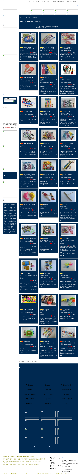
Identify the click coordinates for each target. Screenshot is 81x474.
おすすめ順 (48, 26)
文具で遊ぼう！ (8, 67)
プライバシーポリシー (9, 157)
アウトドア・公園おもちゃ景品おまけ (30, 17)
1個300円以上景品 (11, 41)
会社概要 (6, 150)
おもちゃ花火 (10, 45)
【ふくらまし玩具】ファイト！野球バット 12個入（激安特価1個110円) (26, 113)
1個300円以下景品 (11, 38)
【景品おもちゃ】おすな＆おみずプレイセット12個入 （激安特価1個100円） (67, 113)
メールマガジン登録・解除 (10, 159)
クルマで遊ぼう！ (9, 90)
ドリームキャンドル (12, 48)
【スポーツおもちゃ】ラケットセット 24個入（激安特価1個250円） (27, 79)
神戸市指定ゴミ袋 (11, 50)
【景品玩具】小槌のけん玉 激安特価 (44, 206)
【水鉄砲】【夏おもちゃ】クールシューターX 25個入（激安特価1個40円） (47, 275)
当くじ (8, 43)
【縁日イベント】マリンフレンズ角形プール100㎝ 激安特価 (27, 49)
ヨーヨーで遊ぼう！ (9, 87)
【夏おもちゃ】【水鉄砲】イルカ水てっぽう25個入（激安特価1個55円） (27, 206)
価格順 (53, 26)
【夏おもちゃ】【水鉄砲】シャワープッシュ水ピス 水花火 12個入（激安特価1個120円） (47, 49)
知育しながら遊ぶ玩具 (10, 75)
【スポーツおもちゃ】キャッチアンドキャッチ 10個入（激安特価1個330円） (27, 311)
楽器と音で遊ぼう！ (9, 77)
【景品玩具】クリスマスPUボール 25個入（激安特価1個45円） (46, 240)
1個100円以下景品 (11, 31)
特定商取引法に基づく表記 (10, 154)
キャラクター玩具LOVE (10, 72)
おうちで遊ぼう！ (9, 85)
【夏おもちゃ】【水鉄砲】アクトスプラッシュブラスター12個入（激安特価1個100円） (27, 176)
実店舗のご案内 (7, 152)
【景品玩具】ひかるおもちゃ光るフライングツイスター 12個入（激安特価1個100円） (28, 240)
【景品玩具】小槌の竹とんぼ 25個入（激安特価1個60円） (66, 206)
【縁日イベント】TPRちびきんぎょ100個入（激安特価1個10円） (67, 275)
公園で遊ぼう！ (8, 82)
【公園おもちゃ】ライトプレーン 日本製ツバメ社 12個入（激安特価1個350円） (67, 343)
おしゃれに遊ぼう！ (9, 70)
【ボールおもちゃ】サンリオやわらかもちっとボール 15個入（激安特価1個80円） (67, 49)
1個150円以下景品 (11, 33)
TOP (20, 17)
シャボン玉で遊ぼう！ (10, 62)
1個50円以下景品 (11, 28)
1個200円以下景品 (11, 36)
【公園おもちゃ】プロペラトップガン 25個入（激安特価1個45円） (66, 311)
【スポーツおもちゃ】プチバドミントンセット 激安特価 (26, 145)
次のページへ (58, 27)
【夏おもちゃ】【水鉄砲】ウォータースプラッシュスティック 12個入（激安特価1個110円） (48, 176)
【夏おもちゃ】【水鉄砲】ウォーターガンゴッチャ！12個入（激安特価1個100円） (67, 145)
